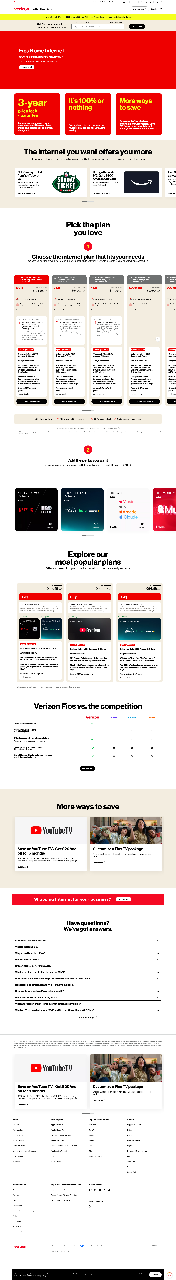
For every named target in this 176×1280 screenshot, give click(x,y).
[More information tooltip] (29, 281)
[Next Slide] (160, 507)
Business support (134, 1141)
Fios (52, 1156)
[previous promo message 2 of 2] (16, 17)
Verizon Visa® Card (58, 1162)
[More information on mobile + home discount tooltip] (35, 757)
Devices (16, 1125)
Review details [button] (25, 193)
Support (124, 2)
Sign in (129, 1146)
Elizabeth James (95, 1156)
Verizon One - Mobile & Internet (24, 1151)
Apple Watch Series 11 (59, 1151)
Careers (16, 1195)
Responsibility (18, 1206)
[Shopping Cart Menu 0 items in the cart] (160, 9)
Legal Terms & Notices (59, 1190)
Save (49, 9)
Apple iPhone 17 (57, 1125)
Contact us (113, 2)
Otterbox (92, 1125)
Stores (133, 2)
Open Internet (102, 1246)
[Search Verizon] (139, 9)
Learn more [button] (136, 419)
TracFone (16, 1162)
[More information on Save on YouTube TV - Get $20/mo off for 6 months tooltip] (76, 861)
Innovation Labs (19, 1232)
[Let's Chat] (169, 1275)
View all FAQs (86, 1017)
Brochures (17, 1221)
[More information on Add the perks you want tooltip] (130, 465)
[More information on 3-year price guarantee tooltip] (29, 130)
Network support (133, 1167)
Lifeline (130, 1156)
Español (159, 2)
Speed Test (131, 1172)
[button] (20, 500)
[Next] (160, 181)
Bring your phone (19, 1156)
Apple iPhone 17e (57, 1130)
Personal (17, 2)
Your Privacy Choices (72, 1246)
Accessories (18, 1130)
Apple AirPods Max (58, 1141)
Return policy (132, 1130)
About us (16, 1190)
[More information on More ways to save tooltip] (156, 128)
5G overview (17, 1227)
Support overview (134, 1125)
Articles (16, 1216)
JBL (90, 1146)
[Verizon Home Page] (21, 9)
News (15, 1200)
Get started (27, 67)
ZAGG (91, 1130)
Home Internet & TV (20, 1146)
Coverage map (145, 2)
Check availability (32, 401)
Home (42, 9)
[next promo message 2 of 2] (160, 17)
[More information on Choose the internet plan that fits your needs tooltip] (147, 261)
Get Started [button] (23, 867)
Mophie (92, 1141)
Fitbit (91, 1151)
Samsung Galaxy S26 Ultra (61, 1135)
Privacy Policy (57, 1246)
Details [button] (128, 17)
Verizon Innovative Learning (23, 1211)
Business (28, 2)
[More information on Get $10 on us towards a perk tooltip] (53, 611)
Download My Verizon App (137, 1151)
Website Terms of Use (60, 1251)
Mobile (35, 9)
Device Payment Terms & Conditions (64, 1195)
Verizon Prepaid (19, 1141)
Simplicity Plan (18, 1135)
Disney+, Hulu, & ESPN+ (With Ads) (64, 1146)
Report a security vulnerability (62, 1200)
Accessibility (132, 1162)
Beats (91, 1135)
